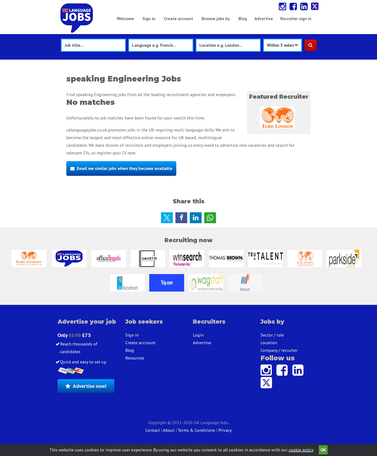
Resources (134, 358)
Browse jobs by (216, 18)
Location (268, 342)
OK (323, 450)
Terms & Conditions (196, 430)
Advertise (263, 18)
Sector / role (272, 335)
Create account (178, 18)
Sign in (148, 18)
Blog (242, 18)
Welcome (125, 18)
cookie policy (301, 450)
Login (198, 335)
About (169, 430)
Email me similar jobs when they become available (124, 168)
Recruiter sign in (295, 18)
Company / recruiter (279, 350)
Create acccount (140, 342)
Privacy (225, 430)
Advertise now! (89, 386)
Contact (153, 430)
